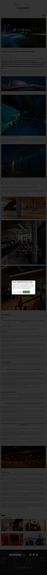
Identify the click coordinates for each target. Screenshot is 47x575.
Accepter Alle (26, 292)
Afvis (14, 292)
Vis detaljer (19, 292)
